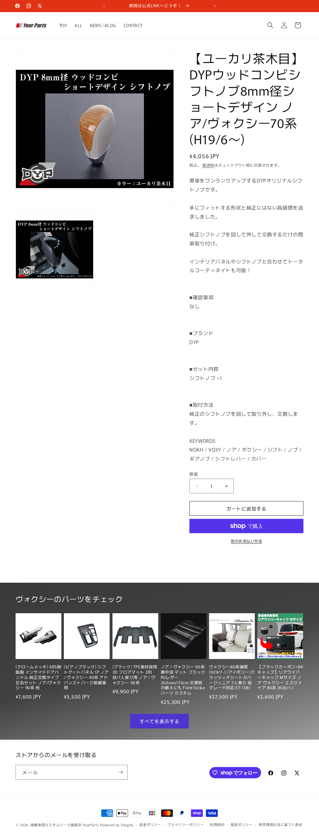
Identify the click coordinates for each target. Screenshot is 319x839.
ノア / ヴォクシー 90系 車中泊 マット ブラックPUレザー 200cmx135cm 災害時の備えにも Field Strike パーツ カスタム (183, 680)
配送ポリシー (242, 824)
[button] (270, 25)
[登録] (120, 772)
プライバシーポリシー (185, 824)
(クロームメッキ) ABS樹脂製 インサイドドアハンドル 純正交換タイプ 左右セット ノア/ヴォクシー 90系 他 (38, 677)
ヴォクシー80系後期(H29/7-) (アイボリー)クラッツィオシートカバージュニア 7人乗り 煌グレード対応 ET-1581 (232, 677)
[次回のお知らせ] (215, 6)
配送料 (208, 165)
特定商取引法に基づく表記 (280, 824)
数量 (193, 474)
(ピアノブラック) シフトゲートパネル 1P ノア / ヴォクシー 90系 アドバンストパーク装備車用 (86, 677)
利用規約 (217, 824)
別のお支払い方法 (246, 540)
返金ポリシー (150, 824)
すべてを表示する (159, 721)
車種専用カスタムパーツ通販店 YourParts (65, 824)
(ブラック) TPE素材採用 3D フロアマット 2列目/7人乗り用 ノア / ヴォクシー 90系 (134, 674)
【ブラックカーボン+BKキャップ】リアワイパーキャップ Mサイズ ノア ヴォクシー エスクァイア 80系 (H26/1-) (280, 677)
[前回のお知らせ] (104, 6)
